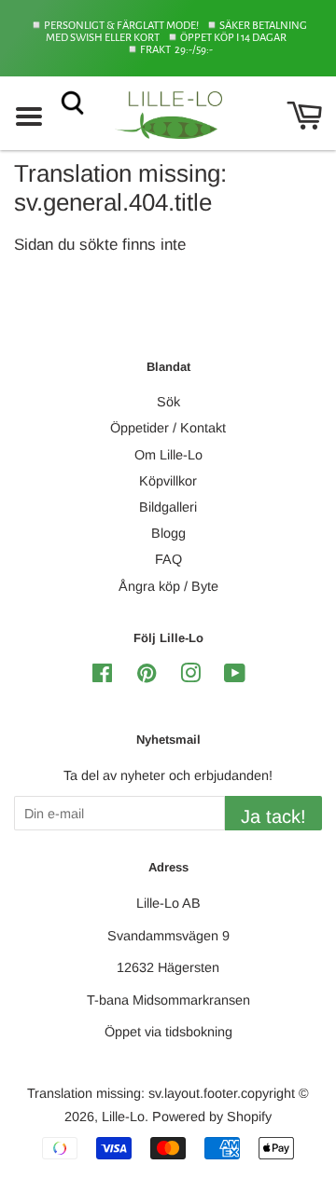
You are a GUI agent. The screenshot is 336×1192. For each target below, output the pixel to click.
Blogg (168, 533)
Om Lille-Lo (168, 454)
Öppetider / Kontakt (168, 427)
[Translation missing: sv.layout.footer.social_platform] (102, 676)
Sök (168, 401)
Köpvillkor (168, 480)
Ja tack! (273, 816)
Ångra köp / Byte (168, 586)
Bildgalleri (168, 507)
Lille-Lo (123, 1116)
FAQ (168, 559)
